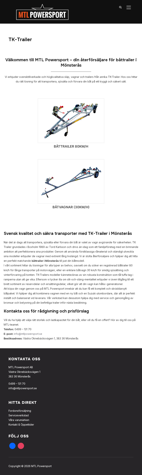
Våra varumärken (19, 420)
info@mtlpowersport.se (28, 333)
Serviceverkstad (19, 415)
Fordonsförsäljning (20, 410)
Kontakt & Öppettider (21, 424)
